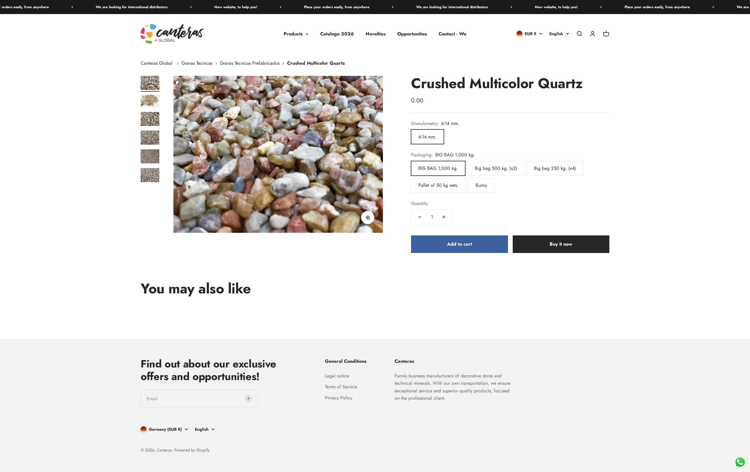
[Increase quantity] (443, 217)
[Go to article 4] (150, 138)
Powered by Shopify (191, 450)
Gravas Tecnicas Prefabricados (249, 63)
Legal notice (337, 375)
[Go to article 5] (150, 157)
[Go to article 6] (150, 176)
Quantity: (420, 203)
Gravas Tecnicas (196, 63)
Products (293, 33)
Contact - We (452, 33)
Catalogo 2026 (337, 33)
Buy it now (561, 244)
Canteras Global (157, 63)
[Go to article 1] (150, 84)
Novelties (376, 33)
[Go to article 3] (150, 120)
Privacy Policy (338, 397)
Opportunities (412, 33)
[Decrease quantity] (419, 217)
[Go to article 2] (150, 102)
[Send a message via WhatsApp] (740, 462)
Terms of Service (341, 386)
